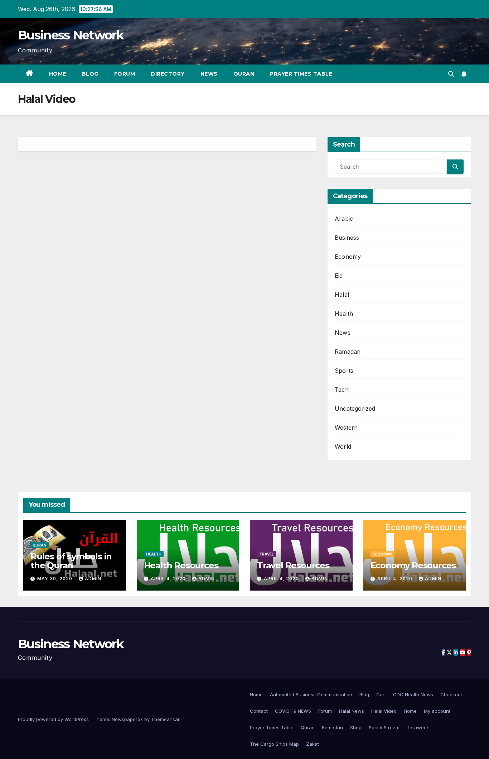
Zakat (312, 744)
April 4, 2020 (169, 578)
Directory (168, 74)
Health (344, 313)
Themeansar (165, 719)
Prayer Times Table (301, 74)
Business (347, 237)
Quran (244, 74)
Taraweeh (418, 727)
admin (93, 578)
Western (346, 427)
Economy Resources (413, 565)
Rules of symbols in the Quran (71, 561)
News (209, 74)
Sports (344, 370)
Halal (342, 294)
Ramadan (347, 351)
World (343, 446)
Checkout (451, 694)
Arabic (344, 218)
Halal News (351, 711)
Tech (342, 389)
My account (437, 711)
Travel (266, 554)
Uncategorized (355, 408)
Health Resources (181, 565)
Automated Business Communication (311, 694)
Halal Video (384, 711)
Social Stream (384, 727)
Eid (339, 275)
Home (57, 74)
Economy (348, 256)
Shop (356, 727)
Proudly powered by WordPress (54, 719)
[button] (451, 73)
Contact (259, 711)
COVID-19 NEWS (293, 711)
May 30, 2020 (55, 578)
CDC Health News (413, 694)
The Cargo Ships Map (274, 744)
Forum (124, 74)
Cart (381, 694)
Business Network (71, 35)
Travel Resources (293, 565)
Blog (90, 74)
